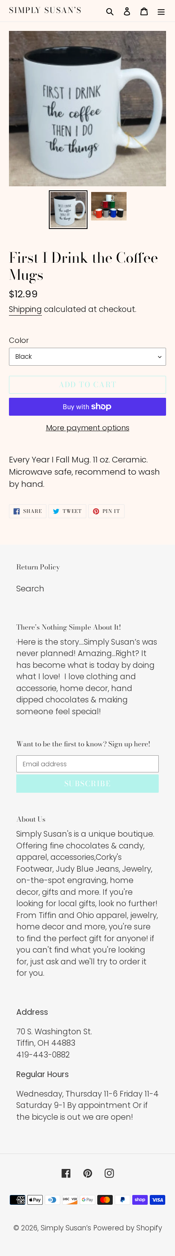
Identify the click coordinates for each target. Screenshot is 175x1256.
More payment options (87, 428)
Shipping (25, 309)
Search (30, 588)
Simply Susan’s (45, 10)
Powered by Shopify (127, 1228)
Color (19, 340)
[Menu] (161, 10)
